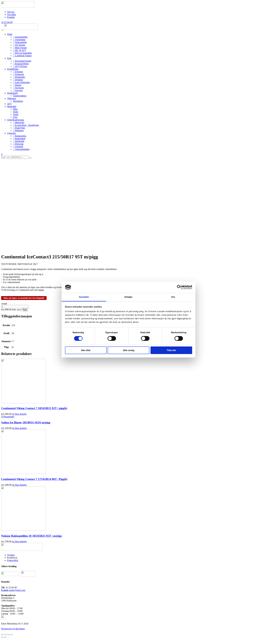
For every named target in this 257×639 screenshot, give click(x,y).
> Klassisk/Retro (21, 63)
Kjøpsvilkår (12, 560)
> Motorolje (18, 122)
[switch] (112, 338)
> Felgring (18, 71)
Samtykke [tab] (84, 297)
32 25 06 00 (6, 22)
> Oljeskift (18, 146)
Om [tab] (173, 297)
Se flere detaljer (19, 414)
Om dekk (11, 14)
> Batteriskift (19, 138)
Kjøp (25, 310)
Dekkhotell (12, 93)
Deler (15, 112)
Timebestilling (19, 95)
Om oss (10, 12)
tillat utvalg (128, 350)
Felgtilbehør (12, 69)
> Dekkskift (18, 141)
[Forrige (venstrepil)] (2, 637)
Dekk (9, 34)
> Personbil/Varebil (22, 61)
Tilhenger (11, 98)
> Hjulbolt (18, 79)
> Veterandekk (20, 42)
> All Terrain (19, 45)
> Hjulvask (18, 144)
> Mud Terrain (20, 47)
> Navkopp (18, 87)
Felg (9, 58)
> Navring (18, 90)
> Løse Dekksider (21, 82)
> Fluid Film (19, 128)
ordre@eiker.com (13, 590)
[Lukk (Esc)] (2, 634)
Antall (4, 303)
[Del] (5, 634)
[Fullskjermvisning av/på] (8, 634)
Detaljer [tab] (128, 297)
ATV (9, 104)
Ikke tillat (85, 350)
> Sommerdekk (20, 37)
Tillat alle (171, 350)
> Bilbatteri (18, 130)
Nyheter (11, 555)
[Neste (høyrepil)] (5, 637)
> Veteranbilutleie (21, 149)
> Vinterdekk (19, 39)
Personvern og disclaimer (13, 628)
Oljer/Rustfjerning (15, 120)
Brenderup (18, 101)
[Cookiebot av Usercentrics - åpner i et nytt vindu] (179, 287)
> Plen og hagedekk (22, 53)
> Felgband (18, 74)
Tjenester (11, 133)
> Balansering (19, 136)
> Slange (17, 85)
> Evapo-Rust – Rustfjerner (26, 125)
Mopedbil (11, 106)
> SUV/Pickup (20, 66)
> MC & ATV (19, 50)
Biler (15, 109)
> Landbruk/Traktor (22, 55)
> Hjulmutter (19, 77)
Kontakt (11, 17)
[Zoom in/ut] (11, 634)
